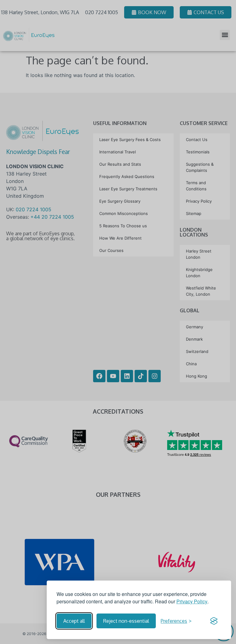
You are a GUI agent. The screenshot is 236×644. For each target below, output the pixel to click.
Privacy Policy (191, 601)
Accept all (74, 621)
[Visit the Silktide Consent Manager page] (213, 621)
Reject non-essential (126, 621)
